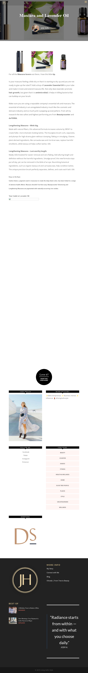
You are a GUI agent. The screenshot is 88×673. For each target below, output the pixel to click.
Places (62, 491)
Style (62, 496)
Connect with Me (53, 572)
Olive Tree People (62, 485)
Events (62, 464)
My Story (50, 568)
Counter (53, 28)
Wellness (62, 507)
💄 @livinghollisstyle (61, 398)
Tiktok (25, 455)
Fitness (62, 469)
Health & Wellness (44, 33)
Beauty (62, 453)
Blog (48, 577)
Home (63, 480)
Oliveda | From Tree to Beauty (58, 581)
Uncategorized (62, 502)
